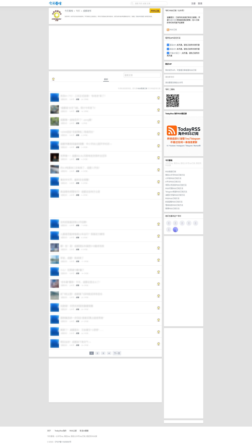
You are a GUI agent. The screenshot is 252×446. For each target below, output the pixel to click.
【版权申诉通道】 (140, 16)
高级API (173, 49)
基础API (173, 45)
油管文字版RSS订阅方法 (175, 195)
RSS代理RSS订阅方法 (174, 188)
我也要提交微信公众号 (174, 82)
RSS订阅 (173, 29)
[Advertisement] (183, 281)
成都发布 (87, 10)
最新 (106, 79)
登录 (200, 3)
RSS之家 (73, 430)
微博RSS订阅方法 (172, 208)
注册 (193, 3)
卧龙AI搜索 (84, 430)
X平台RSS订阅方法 (173, 181)
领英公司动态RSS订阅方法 (176, 185)
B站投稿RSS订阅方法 (173, 201)
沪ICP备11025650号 (63, 441)
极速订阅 (172, 20)
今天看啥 (69, 10)
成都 (77, 99)
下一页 (117, 353)
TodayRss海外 (60, 430)
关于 (49, 430)
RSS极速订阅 (170, 171)
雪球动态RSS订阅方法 (174, 205)
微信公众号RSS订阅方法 (175, 175)
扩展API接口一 (175, 53)
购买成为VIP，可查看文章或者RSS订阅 (180, 70)
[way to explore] (55, 4)
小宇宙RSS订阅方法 (173, 178)
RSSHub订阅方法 (172, 198)
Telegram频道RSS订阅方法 (176, 191)
